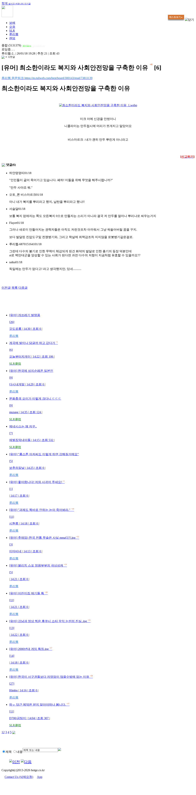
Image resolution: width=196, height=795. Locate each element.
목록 (14, 287)
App (39, 777)
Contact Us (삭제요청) (19, 777)
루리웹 (13, 34)
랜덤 (12, 38)
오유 (12, 26)
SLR (12, 30)
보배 (12, 22)
